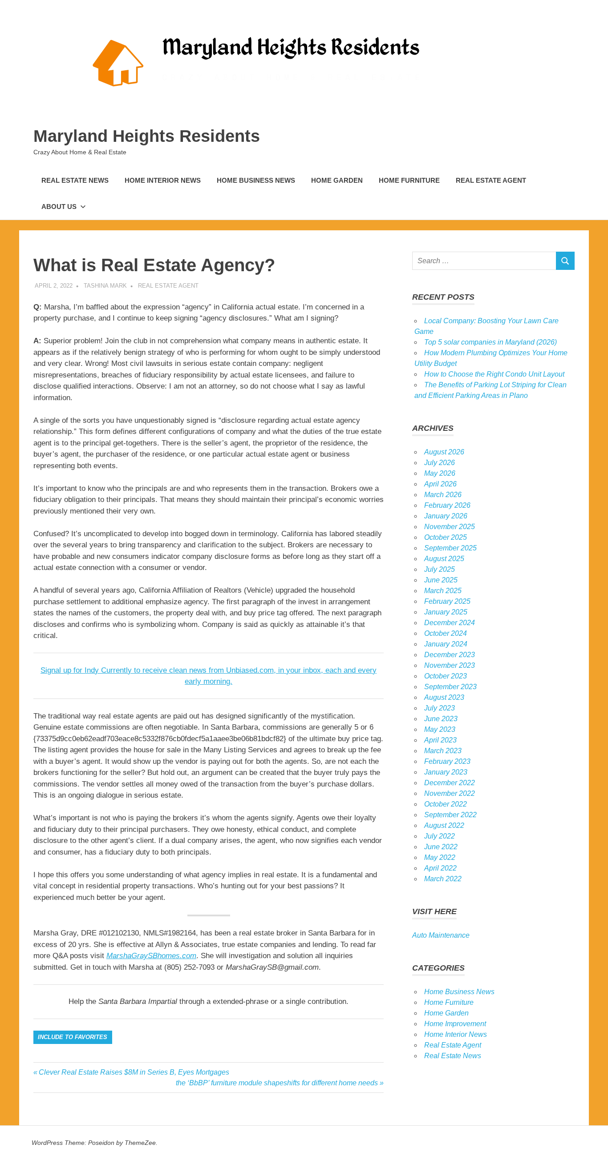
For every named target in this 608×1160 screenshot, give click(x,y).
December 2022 (449, 783)
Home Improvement (455, 1024)
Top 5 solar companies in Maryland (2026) (490, 342)
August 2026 (444, 452)
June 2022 (441, 847)
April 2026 (440, 484)
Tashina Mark (105, 285)
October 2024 (445, 633)
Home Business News (256, 180)
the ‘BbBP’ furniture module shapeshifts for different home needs (277, 1083)
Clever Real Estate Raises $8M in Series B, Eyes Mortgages (133, 1072)
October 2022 (445, 804)
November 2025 (449, 526)
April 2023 (440, 740)
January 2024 (445, 644)
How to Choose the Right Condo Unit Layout (494, 374)
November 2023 (449, 665)
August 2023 (444, 697)
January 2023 (445, 772)
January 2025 (445, 612)
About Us (59, 206)
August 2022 (444, 825)
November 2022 (449, 793)
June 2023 (441, 718)
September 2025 (450, 548)
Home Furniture (409, 180)
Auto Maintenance (441, 935)
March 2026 (443, 494)
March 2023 (443, 751)
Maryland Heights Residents (146, 136)
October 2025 (445, 537)
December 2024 (449, 622)
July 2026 (439, 462)
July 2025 (439, 569)
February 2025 (447, 601)
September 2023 (450, 686)
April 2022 (440, 868)
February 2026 (447, 505)
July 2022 (439, 836)
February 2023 (447, 761)
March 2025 (443, 590)
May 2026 (439, 473)
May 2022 (439, 857)
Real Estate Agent (491, 180)
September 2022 (450, 815)
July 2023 (439, 708)
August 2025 (444, 558)
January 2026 (445, 516)
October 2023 (445, 676)
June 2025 (441, 580)
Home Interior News (163, 180)
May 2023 (439, 729)
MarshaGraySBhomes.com (151, 955)
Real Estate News (75, 180)
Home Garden (337, 180)
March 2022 (443, 879)
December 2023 (449, 654)
